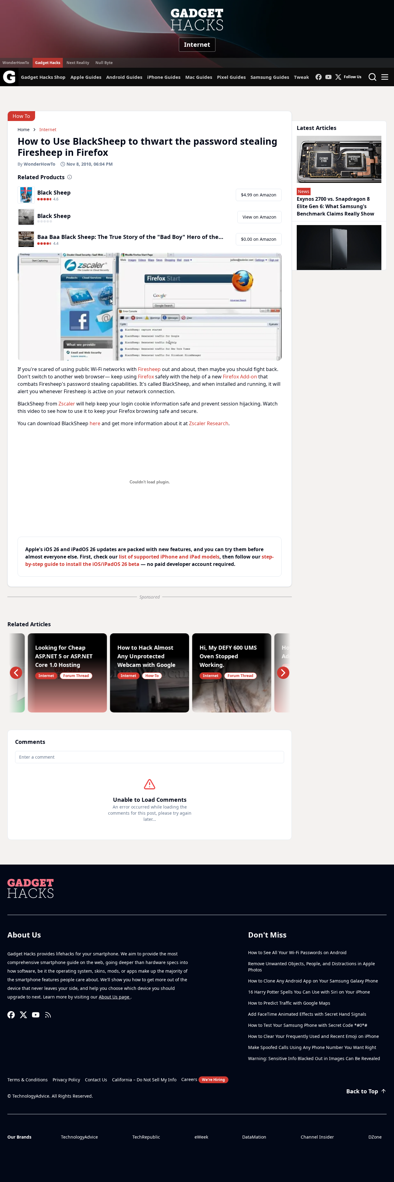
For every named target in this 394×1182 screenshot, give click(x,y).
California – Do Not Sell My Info (144, 1080)
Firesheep (149, 369)
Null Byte (104, 62)
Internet (197, 44)
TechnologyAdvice (79, 1137)
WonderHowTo (15, 62)
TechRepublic (146, 1137)
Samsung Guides (270, 77)
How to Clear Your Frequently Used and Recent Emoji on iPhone (313, 1036)
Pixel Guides (231, 77)
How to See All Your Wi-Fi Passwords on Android (297, 952)
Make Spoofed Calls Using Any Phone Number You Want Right (312, 1047)
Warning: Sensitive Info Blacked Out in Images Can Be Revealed (314, 1058)
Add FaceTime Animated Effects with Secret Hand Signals (307, 1014)
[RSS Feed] (48, 1015)
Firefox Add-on (240, 376)
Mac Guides (198, 77)
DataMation (254, 1137)
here (95, 423)
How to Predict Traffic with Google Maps (289, 1003)
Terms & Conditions (27, 1080)
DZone (375, 1137)
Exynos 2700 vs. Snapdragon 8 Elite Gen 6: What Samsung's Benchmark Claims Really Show (335, 206)
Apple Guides (85, 77)
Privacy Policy (66, 1080)
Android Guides (124, 77)
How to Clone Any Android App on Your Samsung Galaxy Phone (313, 981)
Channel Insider (317, 1137)
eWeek (201, 1137)
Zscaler (66, 403)
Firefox (146, 376)
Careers (203, 1079)
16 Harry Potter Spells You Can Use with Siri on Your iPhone (309, 992)
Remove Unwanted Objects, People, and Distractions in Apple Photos (311, 967)
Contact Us (96, 1080)
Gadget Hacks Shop (43, 77)
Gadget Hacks (47, 62)
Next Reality (77, 62)
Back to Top (362, 1091)
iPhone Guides (163, 77)
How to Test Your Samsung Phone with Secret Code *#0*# (307, 1025)
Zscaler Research (208, 423)
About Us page (115, 997)
